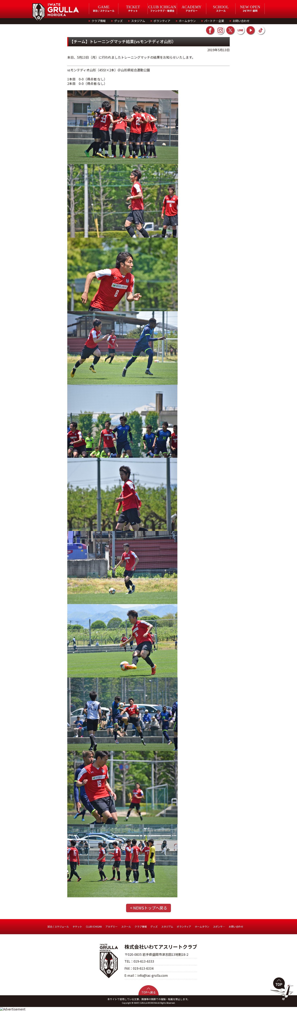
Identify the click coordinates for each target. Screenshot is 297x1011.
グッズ (118, 21)
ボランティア (162, 21)
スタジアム (138, 21)
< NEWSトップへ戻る (148, 908)
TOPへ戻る (148, 992)
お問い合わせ (241, 21)
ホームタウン (187, 21)
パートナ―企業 (214, 21)
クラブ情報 (99, 21)
